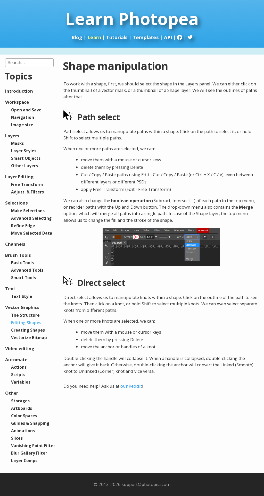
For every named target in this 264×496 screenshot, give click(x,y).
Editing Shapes (26, 322)
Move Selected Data (31, 233)
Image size (22, 125)
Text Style (21, 296)
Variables (20, 382)
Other (11, 393)
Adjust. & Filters (27, 192)
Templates (146, 37)
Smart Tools (23, 277)
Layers (12, 136)
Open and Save (26, 110)
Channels (15, 244)
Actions (19, 367)
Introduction (19, 91)
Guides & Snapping (30, 423)
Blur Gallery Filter (29, 453)
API (168, 37)
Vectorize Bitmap (29, 337)
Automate (16, 359)
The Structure (25, 315)
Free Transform (27, 184)
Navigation (22, 117)
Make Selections (28, 211)
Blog (76, 37)
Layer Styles (23, 151)
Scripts (18, 374)
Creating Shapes (28, 330)
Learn (94, 37)
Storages (20, 401)
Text (10, 288)
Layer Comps (24, 460)
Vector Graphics (22, 307)
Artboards (21, 408)
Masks (17, 143)
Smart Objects (25, 158)
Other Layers (24, 166)
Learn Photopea (132, 18)
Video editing (19, 348)
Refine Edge (23, 225)
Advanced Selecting (31, 218)
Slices (17, 438)
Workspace (17, 102)
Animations (23, 430)
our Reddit (131, 386)
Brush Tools (18, 255)
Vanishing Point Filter (33, 445)
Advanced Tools (27, 270)
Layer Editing (19, 177)
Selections (16, 203)
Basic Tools (22, 262)
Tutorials (117, 37)
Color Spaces (24, 416)
